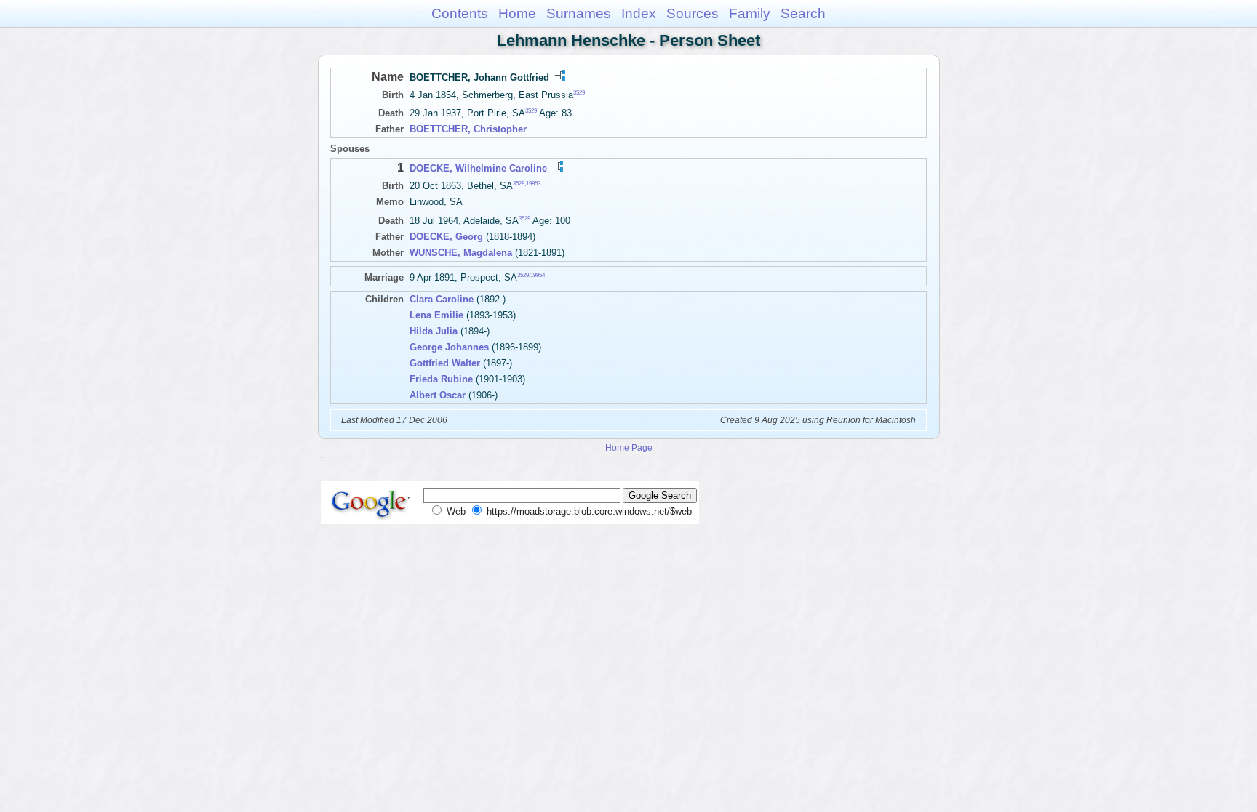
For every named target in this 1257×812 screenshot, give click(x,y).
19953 (533, 183)
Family (749, 13)
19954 (537, 274)
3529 (579, 92)
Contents (459, 13)
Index (638, 13)
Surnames (578, 13)
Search (803, 13)
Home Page (629, 447)
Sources (692, 13)
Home (517, 13)
